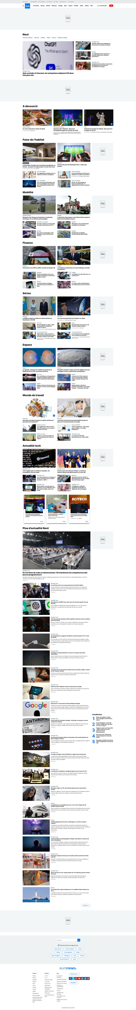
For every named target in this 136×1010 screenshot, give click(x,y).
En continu (36, 5)
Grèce (74, 959)
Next (65, 5)
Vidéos (87, 5)
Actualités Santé (27, 215)
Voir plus (85, 905)
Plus (58, 973)
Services (47, 973)
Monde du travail (62, 37)
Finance (43, 37)
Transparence (60, 988)
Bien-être (39, 374)
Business (54, 5)
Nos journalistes (36, 995)
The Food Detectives (42, 332)
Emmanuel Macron (64, 959)
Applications (47, 985)
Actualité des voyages (42, 221)
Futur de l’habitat (28, 37)
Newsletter (73, 982)
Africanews (47, 993)
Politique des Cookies (62, 983)
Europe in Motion (76, 424)
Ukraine (58, 952)
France (80, 948)
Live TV (46, 975)
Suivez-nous (47, 983)
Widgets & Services (49, 991)
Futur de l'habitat (41, 171)
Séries (48, 37)
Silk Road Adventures (58, 126)
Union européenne (55, 955)
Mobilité (36, 37)
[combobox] (75, 2)
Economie (25, 418)
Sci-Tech (59, 316)
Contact (58, 990)
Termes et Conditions (62, 981)
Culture (70, 5)
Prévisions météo (49, 979)
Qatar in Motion (26, 126)
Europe (42, 5)
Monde (48, 5)
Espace (54, 37)
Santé (81, 5)
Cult (85, 126)
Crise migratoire (68, 952)
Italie (75, 955)
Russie (78, 952)
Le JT (46, 977)
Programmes (35, 993)
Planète (76, 5)
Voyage (60, 5)
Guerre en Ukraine (69, 948)
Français (25, 1)
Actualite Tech (26, 71)
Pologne (59, 266)
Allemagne (67, 955)
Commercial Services (61, 979)
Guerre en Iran (57, 948)
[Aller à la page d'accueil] (27, 5)
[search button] (68, 2)
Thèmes (34, 973)
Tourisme (82, 955)
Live (111, 5)
